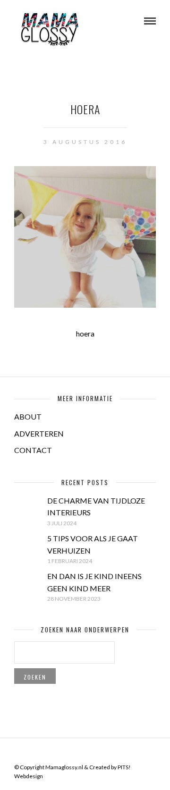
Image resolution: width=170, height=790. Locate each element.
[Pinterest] (91, 752)
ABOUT (28, 416)
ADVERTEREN (39, 433)
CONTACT (33, 449)
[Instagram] (103, 752)
